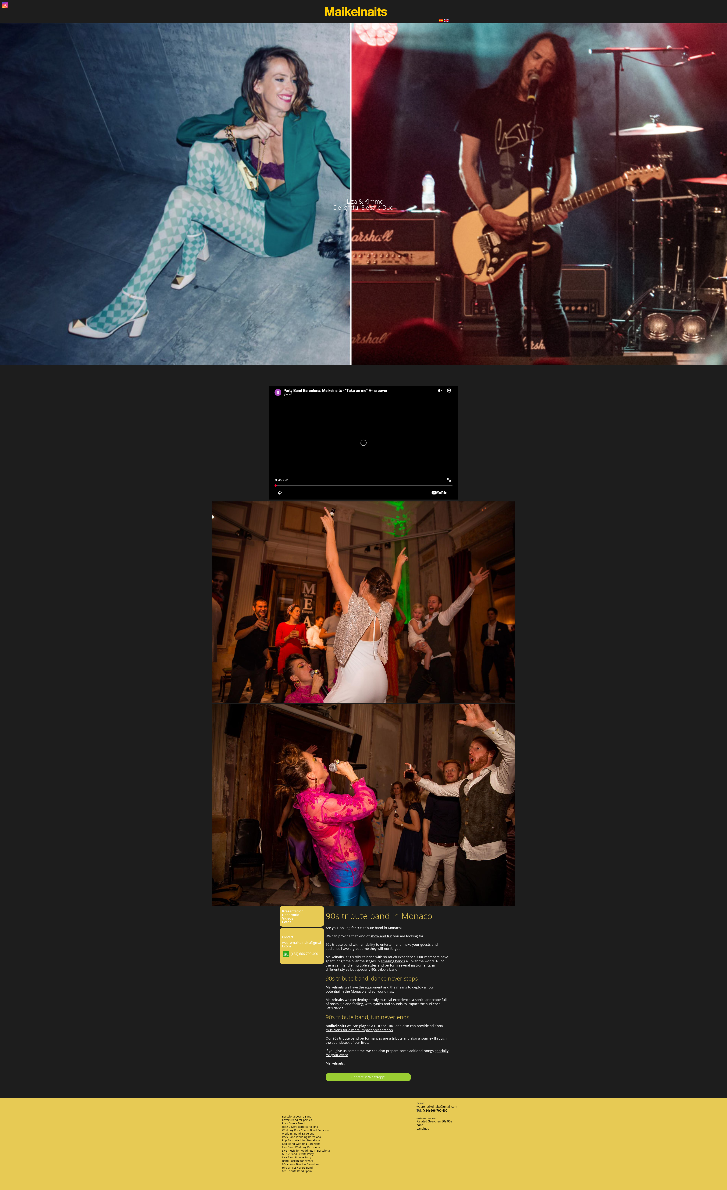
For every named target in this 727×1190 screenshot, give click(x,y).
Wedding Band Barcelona (298, 1133)
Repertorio (290, 915)
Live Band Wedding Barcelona (301, 1147)
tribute (397, 1038)
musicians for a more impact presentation (359, 1030)
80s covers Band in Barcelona (300, 1164)
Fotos (286, 922)
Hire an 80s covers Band (297, 1167)
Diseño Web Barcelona (427, 1118)
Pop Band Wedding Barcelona (301, 1140)
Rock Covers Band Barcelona (300, 1126)
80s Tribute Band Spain (297, 1171)
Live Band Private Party (296, 1157)
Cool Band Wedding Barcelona (301, 1143)
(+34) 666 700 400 (304, 953)
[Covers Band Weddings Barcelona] (446, 20)
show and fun (381, 936)
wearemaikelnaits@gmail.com (301, 944)
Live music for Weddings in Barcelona (306, 1150)
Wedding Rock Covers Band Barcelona (306, 1130)
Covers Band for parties (297, 1119)
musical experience (395, 999)
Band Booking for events (297, 1160)
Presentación (292, 911)
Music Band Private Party (298, 1154)
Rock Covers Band (293, 1123)
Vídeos (287, 918)
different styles (337, 969)
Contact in (368, 1077)
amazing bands (393, 961)
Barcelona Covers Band (296, 1116)
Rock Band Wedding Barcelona (301, 1137)
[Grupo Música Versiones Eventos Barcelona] (441, 20)
